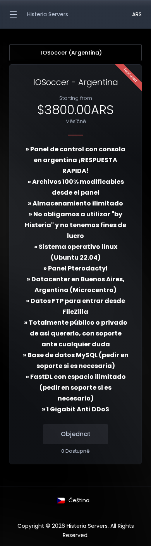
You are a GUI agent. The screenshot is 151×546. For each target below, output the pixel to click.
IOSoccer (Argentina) (71, 52)
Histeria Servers (47, 14)
